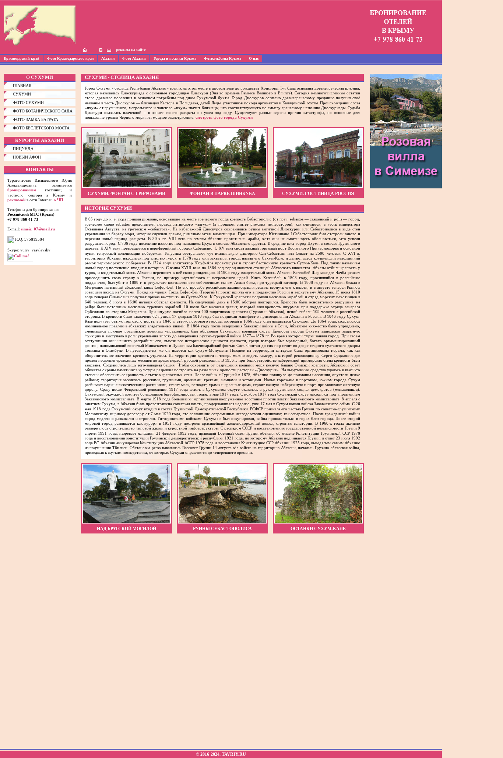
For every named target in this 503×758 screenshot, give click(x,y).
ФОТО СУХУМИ (28, 102)
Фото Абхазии (134, 58)
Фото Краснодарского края (70, 58)
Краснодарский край (21, 58)
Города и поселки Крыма (175, 58)
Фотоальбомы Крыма (222, 58)
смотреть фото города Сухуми (224, 117)
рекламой (16, 200)
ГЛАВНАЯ (22, 85)
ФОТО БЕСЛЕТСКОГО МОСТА (41, 128)
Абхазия (108, 58)
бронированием (21, 190)
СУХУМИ (22, 94)
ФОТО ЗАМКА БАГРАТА (35, 119)
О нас (253, 58)
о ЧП (58, 200)
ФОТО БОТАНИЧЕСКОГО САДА (43, 111)
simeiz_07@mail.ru (38, 229)
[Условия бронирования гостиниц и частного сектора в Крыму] (398, 46)
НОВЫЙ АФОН (27, 157)
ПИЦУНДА (23, 148)
